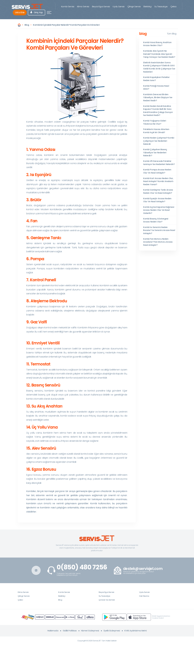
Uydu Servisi (118, 6)
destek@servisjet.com (142, 569)
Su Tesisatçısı (161, 6)
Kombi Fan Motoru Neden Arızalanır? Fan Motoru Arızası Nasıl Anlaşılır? (158, 241)
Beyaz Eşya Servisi (101, 6)
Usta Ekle (20, 12)
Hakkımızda (52, 630)
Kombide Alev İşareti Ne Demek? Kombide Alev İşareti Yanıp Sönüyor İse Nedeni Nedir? (159, 53)
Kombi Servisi (67, 6)
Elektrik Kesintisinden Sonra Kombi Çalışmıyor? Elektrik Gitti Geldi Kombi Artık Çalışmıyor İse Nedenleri (159, 67)
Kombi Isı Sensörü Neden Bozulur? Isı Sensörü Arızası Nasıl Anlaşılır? (159, 230)
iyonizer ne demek (107, 600)
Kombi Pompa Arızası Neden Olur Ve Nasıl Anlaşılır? (157, 171)
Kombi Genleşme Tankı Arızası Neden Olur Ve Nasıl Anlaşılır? (158, 191)
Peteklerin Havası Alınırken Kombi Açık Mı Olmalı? (156, 131)
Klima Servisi (83, 6)
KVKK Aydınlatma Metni (135, 630)
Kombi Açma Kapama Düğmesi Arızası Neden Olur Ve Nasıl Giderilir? (158, 210)
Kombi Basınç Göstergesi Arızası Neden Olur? (155, 220)
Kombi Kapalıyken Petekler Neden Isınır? (156, 79)
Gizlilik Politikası (70, 630)
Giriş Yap (38, 12)
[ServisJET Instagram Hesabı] (36, 570)
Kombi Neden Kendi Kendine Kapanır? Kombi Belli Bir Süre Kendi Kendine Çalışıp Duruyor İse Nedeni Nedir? (158, 111)
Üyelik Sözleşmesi (112, 630)
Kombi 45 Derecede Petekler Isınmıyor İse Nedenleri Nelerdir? (159, 163)
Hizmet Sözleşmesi (90, 630)
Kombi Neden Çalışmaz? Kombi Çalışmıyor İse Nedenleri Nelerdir (158, 140)
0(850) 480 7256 (82, 567)
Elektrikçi (147, 6)
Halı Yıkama (144, 596)
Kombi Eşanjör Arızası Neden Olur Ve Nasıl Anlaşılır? (157, 200)
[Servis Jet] (19, 24)
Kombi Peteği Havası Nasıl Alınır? (156, 87)
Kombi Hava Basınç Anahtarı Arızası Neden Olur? (157, 44)
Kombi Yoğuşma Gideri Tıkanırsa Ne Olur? (154, 122)
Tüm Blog (171, 33)
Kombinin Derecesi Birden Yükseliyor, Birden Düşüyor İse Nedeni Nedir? (157, 97)
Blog (60, 600)
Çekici (173, 6)
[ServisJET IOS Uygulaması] (139, 617)
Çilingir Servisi (134, 6)
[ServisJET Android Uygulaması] (114, 617)
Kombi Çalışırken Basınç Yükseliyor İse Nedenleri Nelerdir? (155, 152)
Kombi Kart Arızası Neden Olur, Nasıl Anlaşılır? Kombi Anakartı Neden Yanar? (158, 181)
